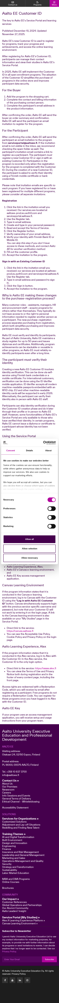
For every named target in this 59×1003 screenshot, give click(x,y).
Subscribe (49, 959)
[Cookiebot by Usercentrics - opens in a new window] (43, 443)
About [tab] (48, 450)
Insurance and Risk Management (20, 852)
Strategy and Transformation (18, 867)
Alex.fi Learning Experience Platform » (23, 920)
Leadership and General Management (23, 855)
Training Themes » (14, 834)
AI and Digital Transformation (18, 837)
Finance (6, 849)
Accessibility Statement (15, 807)
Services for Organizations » (20, 818)
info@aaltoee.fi (10, 775)
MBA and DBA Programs (16, 879)
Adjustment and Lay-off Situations (21, 824)
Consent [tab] (10, 450)
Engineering (9, 846)
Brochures (8, 888)
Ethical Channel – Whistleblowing (21, 801)
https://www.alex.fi (45, 668)
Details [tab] (29, 450)
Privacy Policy (19, 974)
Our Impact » (10, 899)
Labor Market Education (16, 873)
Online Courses (10, 882)
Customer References (14, 902)
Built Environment (12, 840)
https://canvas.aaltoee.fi (20, 631)
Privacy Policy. (9, 951)
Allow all (29, 539)
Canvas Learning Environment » (20, 923)
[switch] (52, 508)
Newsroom (8, 789)
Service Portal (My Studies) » (21, 917)
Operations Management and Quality (22, 861)
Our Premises (9, 786)
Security (6, 864)
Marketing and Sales (13, 858)
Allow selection (29, 548)
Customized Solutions (14, 821)
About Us (7, 783)
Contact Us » (10, 780)
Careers (6, 792)
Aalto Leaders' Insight (14, 911)
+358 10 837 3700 (16, 771)
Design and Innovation (14, 843)
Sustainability (9, 870)
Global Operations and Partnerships (22, 905)
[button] (42, 1000)
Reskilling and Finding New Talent (20, 827)
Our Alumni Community (15, 908)
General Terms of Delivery (16, 798)
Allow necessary (29, 558)
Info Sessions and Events (16, 795)
